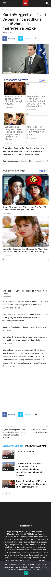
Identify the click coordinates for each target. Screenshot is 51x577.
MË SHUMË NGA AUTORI (35, 446)
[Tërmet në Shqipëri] (8, 454)
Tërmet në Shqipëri (25, 451)
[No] (48, 569)
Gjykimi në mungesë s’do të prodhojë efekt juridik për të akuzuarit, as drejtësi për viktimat (13, 434)
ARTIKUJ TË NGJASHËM (12, 446)
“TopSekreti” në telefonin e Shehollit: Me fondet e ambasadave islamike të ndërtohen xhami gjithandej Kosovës (29, 469)
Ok (26, 573)
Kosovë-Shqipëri (8, 9)
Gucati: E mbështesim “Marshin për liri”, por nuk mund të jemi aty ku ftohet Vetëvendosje (31, 484)
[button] (47, 3)
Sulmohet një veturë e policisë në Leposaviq (40, 431)
